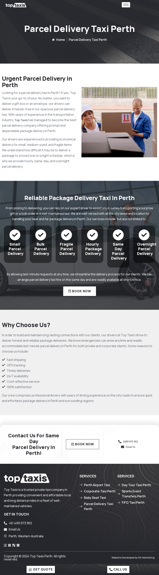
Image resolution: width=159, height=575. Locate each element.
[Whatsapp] (18, 545)
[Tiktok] (13, 545)
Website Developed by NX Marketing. (133, 557)
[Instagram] (9, 545)
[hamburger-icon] (126, 5)
